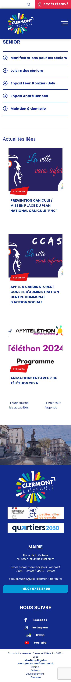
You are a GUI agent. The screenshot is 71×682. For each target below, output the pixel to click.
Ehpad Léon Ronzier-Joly (33, 83)
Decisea (35, 677)
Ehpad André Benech (29, 96)
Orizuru (36, 670)
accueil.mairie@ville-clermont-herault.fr (35, 579)
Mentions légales (35, 660)
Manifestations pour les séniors (39, 57)
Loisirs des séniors (27, 70)
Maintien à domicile (28, 108)
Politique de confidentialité (35, 663)
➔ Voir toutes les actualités (19, 405)
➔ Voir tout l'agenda (53, 405)
